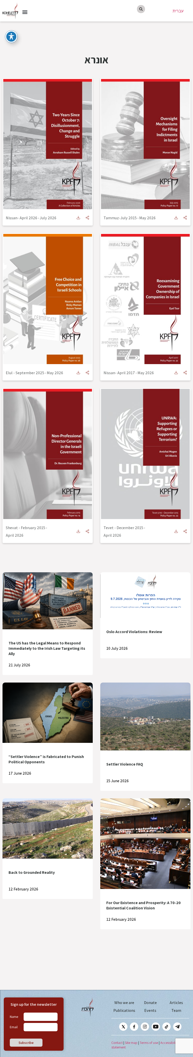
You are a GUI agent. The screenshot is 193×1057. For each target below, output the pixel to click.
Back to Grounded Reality (32, 872)
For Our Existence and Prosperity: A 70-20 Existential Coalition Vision (143, 905)
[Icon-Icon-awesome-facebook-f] (134, 1026)
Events (150, 1010)
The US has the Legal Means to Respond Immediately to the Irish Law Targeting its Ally (47, 648)
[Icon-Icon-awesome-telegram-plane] (177, 1026)
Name (14, 1016)
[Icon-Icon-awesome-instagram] (145, 1026)
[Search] (141, 9)
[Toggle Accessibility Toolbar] (11, 37)
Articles (176, 1002)
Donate (150, 1002)
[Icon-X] (123, 1026)
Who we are (124, 1002)
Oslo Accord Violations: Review (134, 631)
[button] (25, 12)
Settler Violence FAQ (124, 764)
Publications (124, 1010)
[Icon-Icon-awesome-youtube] (156, 1026)
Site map (131, 1042)
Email (14, 1027)
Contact (117, 1042)
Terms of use (149, 1042)
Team (176, 1010)
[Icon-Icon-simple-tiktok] (166, 1026)
